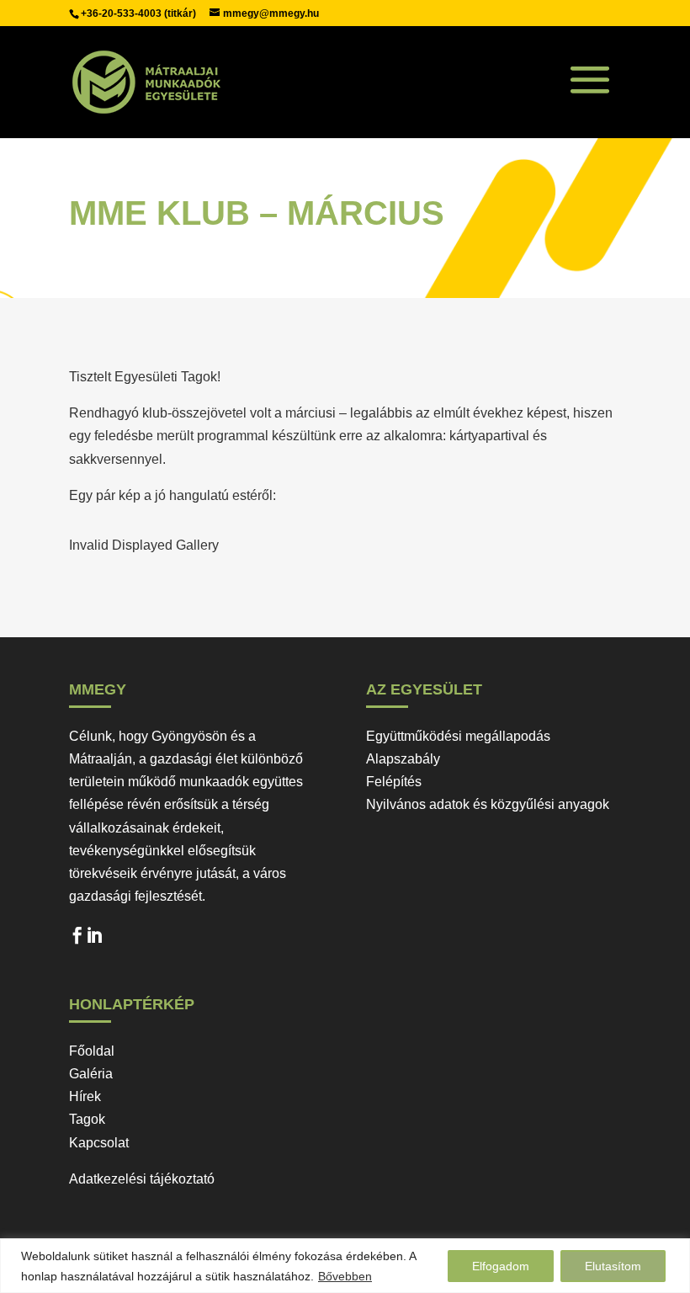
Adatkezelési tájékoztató (142, 1179)
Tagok (87, 1119)
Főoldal (91, 1051)
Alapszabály (403, 759)
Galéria (91, 1074)
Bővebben (345, 1276)
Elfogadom (500, 1266)
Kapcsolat (99, 1143)
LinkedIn (94, 939)
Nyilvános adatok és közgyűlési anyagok (487, 804)
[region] (345, 1265)
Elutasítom (613, 1266)
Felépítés (394, 781)
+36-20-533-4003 (122, 13)
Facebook (77, 939)
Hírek (85, 1096)
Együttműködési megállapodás (458, 736)
